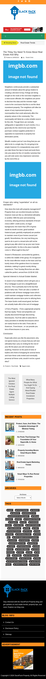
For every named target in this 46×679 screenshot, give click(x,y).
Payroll (36, 540)
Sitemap (8, 634)
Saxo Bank (17, 555)
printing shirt (33, 543)
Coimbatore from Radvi (32, 519)
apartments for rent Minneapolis (19, 516)
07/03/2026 (20, 479)
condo (24, 522)
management (25, 540)
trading (38, 558)
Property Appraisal (24, 546)
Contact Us (9, 622)
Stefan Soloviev (25, 558)
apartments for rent (29, 513)
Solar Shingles (12, 558)
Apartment (36, 510)
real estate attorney (23, 549)
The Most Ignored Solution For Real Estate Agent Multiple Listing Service (11, 389)
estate (28, 366)
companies (13, 522)
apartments (16, 513)
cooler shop (19, 525)
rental (29, 552)
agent (10, 510)
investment (13, 540)
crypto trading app (15, 528)
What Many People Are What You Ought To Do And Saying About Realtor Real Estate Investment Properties (30, 389)
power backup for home (17, 543)
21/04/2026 (20, 445)
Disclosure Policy (12, 628)
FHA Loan (28, 531)
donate (27, 528)
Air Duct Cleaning (22, 510)
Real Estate (14, 366)
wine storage (35, 564)
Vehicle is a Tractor (20, 564)
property (11, 546)
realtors (21, 552)
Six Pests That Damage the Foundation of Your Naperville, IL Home (28, 439)
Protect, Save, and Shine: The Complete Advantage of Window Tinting (28, 426)
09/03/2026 (20, 456)
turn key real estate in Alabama (17, 561)
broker (19, 519)
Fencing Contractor (14, 531)
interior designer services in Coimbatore (26, 537)
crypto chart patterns (33, 525)
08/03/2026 (20, 467)
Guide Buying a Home (24, 534)
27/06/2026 (20, 431)
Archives (23, 494)
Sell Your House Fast (32, 555)
